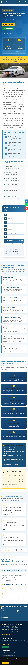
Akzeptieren (5, 663)
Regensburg (15, 614)
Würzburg (21, 610)
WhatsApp (9, 28)
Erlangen (13, 610)
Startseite (3, 5)
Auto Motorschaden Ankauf (12, 251)
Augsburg (5, 617)
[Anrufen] (26, 201)
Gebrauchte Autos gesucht (12, 253)
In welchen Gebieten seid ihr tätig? (11, 598)
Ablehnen (12, 663)
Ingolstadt (5, 614)
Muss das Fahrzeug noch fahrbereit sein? (13, 570)
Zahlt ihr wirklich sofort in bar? (11, 588)
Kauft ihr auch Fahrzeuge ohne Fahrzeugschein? (11, 593)
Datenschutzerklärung (15, 660)
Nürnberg (5, 610)
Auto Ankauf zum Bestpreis (12, 249)
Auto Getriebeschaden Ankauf (12, 2)
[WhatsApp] (26, 204)
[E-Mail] (26, 208)
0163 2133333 (9, 25)
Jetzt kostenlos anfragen (15, 241)
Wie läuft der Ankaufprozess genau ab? (13, 584)
